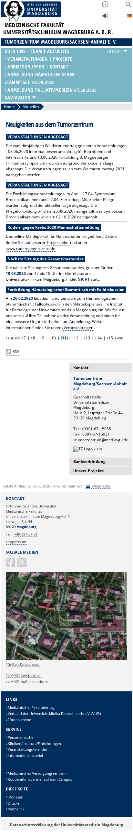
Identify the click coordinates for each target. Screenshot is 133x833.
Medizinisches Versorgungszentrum (37, 773)
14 (99, 338)
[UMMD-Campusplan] (67, 658)
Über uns (15, 51)
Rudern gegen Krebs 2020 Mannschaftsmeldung (53, 227)
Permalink (16, 809)
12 (76, 338)
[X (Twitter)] (22, 565)
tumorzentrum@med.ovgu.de (101, 440)
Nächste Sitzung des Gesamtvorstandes (45, 259)
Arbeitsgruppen (26, 67)
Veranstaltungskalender (27, 749)
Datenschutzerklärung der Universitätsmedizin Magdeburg (66, 825)
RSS (16, 351)
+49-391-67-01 (25, 534)
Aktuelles (58, 51)
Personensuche (20, 737)
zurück (14, 338)
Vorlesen (15, 797)
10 (53, 338)
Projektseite (57, 242)
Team (36, 51)
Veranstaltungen (27, 59)
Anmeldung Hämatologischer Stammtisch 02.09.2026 (40, 78)
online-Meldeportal (31, 236)
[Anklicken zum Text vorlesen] (105, 17)
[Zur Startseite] (31, 20)
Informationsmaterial (25, 755)
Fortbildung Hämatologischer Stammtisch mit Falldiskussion (66, 289)
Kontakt (59, 67)
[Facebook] (11, 565)
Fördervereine (19, 719)
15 (110, 338)
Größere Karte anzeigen (24, 664)
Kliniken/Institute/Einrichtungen (34, 743)
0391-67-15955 (97, 429)
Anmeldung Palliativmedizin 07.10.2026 (52, 90)
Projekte (62, 59)
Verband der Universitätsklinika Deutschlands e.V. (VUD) (54, 713)
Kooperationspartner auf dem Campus (40, 779)
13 (88, 338)
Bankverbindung (89, 461)
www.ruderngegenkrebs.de (30, 248)
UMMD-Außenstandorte (28, 681)
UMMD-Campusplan (25, 675)
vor (120, 338)
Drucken (15, 803)
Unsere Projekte (88, 471)
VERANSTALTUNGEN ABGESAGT (37, 137)
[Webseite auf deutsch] (129, 17)
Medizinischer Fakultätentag (31, 707)
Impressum (17, 541)
